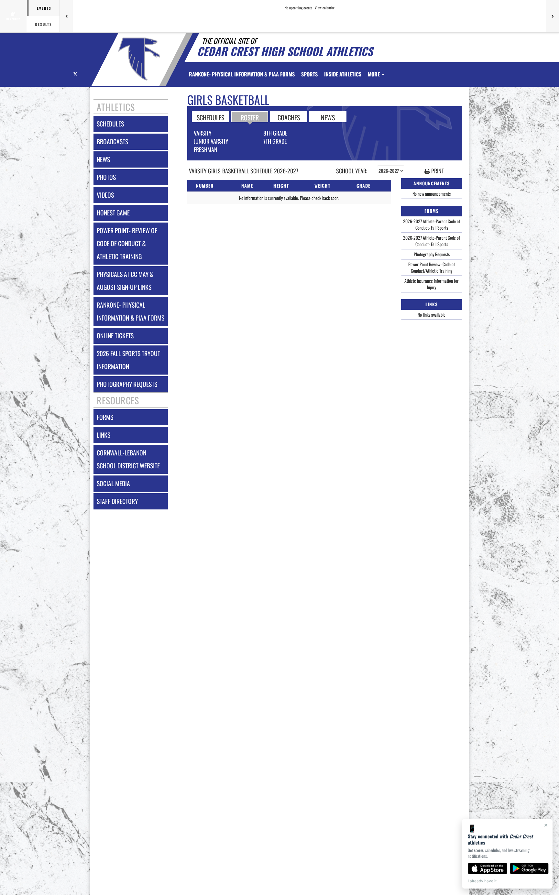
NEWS (328, 117)
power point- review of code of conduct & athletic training (127, 243)
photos (106, 177)
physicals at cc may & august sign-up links (125, 280)
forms (105, 417)
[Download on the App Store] (487, 868)
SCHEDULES (210, 117)
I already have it (482, 881)
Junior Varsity (211, 141)
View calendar (324, 7)
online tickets (115, 335)
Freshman (205, 149)
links (103, 435)
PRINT (437, 171)
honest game (113, 212)
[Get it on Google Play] (529, 868)
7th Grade (275, 141)
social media (113, 483)
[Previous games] (66, 16)
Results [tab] (43, 24)
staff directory (117, 501)
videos (105, 195)
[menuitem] (242, 74)
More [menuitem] (374, 74)
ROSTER (250, 117)
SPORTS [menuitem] (309, 74)
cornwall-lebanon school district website (128, 459)
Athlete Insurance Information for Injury (431, 283)
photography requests (127, 384)
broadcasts (112, 141)
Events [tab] (44, 8)
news (103, 159)
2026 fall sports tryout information (128, 360)
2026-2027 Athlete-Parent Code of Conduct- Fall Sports (431, 224)
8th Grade (275, 133)
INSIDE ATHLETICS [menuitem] (342, 74)
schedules (110, 123)
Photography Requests (432, 254)
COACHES (289, 117)
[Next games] (552, 16)
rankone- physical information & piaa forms (130, 311)
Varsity (203, 133)
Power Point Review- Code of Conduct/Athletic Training (431, 267)
